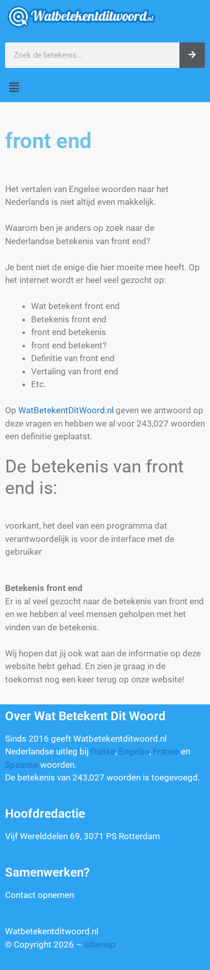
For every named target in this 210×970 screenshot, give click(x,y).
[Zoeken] (192, 55)
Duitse (103, 751)
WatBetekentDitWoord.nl (66, 410)
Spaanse (21, 765)
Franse (166, 751)
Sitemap (100, 944)
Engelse (134, 751)
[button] (105, 87)
